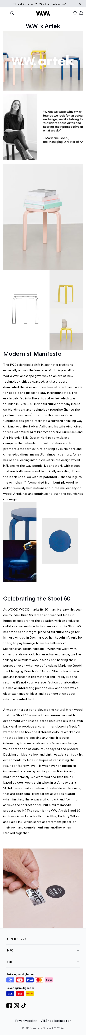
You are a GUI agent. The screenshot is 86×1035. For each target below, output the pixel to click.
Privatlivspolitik (26, 1020)
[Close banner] (80, 4)
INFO (10, 950)
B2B (9, 961)
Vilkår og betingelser (56, 1020)
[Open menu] (4, 13)
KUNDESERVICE (17, 939)
